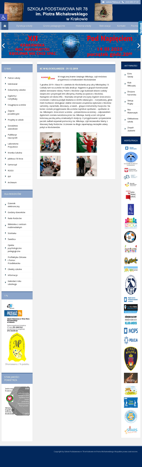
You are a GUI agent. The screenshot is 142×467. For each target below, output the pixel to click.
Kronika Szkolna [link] (15, 152)
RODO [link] (11, 170)
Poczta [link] (134, 25)
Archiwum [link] (12, 182)
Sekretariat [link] (12, 84)
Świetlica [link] (12, 239)
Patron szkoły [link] (14, 78)
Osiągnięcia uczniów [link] (17, 105)
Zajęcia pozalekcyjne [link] (13, 112)
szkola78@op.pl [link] (113, 2)
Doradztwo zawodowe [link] (13, 127)
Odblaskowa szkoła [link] (132, 120)
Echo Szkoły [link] (130, 75)
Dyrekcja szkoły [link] (24, 25)
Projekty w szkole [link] (16, 119)
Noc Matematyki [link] (132, 111)
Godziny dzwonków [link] (16, 212)
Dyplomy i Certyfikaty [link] (12, 97)
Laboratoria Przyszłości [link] (13, 145)
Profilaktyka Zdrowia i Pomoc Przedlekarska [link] (17, 260)
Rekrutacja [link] (105, 25)
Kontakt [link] (121, 25)
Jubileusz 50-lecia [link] (15, 158)
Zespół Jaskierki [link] (131, 129)
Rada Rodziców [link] (15, 218)
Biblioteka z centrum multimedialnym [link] (17, 226)
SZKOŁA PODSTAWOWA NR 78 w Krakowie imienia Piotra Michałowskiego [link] (29, 9)
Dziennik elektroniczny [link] (14, 205)
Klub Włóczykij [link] (131, 84)
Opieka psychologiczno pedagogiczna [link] (15, 248)
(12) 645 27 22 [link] (132, 2)
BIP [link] (9, 176)
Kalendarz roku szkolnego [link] (14, 282)
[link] (3, 17)
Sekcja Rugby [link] (130, 102)
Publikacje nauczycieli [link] (12, 136)
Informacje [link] (13, 275)
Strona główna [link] (4, 26)
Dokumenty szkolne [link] (17, 90)
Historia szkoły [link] (83, 25)
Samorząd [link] (12, 164)
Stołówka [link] (12, 233)
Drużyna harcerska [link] (131, 93)
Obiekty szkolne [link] (15, 269)
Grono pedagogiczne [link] (54, 25)
